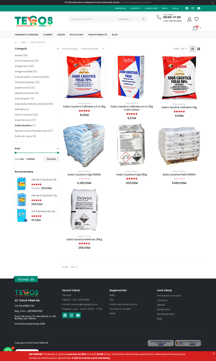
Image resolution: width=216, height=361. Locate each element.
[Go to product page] (21, 183)
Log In (175, 8)
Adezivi (18, 55)
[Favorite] (196, 19)
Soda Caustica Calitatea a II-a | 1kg (84, 106)
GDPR (113, 313)
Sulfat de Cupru (23, 136)
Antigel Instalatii (23, 71)
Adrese (61, 34)
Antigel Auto (21, 66)
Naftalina (20, 109)
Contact (135, 8)
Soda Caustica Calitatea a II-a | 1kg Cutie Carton (132, 108)
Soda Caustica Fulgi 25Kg (131, 174)
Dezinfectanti (22, 87)
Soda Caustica (84, 103)
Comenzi (47, 34)
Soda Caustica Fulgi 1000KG (84, 174)
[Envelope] (198, 8)
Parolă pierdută (97, 34)
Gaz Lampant (22, 98)
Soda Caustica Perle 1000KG (179, 174)
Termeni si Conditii (120, 309)
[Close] (213, 353)
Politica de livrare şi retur (123, 304)
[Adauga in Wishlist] (102, 59)
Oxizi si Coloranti (24, 114)
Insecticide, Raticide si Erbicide (31, 103)
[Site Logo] (34, 21)
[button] (192, 49)
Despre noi (120, 8)
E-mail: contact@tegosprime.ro (80, 304)
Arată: (176, 48)
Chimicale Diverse (24, 82)
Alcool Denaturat (24, 60)
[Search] (143, 19)
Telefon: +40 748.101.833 (75, 299)
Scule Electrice (23, 120)
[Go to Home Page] (16, 42)
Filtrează (51, 159)
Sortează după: (70, 48)
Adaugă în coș (86, 95)
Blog (164, 8)
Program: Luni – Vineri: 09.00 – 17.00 (82, 309)
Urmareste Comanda (26, 34)
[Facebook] (186, 8)
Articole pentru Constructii (29, 77)
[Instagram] (192, 8)
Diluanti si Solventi (24, 93)
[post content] (84, 77)
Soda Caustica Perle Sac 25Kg (84, 239)
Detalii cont (76, 34)
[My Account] (189, 19)
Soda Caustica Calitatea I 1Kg (179, 107)
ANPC (113, 295)
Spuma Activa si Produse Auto (31, 130)
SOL (112, 299)
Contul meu (151, 8)
